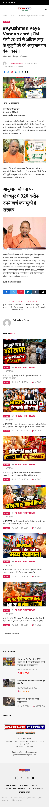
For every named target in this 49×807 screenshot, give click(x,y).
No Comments (10, 66)
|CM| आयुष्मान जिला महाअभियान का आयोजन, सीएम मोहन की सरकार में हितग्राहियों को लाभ (13, 307)
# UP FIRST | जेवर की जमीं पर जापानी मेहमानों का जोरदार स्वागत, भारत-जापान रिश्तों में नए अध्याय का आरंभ (22, 570)
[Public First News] (24, 9)
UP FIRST (6, 22)
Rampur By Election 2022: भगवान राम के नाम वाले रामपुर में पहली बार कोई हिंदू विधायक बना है (31, 662)
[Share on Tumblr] (22, 72)
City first (22, 789)
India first (35, 785)
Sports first (24, 792)
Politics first (10, 789)
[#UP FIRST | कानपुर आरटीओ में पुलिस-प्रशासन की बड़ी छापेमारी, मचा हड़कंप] (24, 351)
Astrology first (36, 789)
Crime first (24, 785)
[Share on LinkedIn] (15, 72)
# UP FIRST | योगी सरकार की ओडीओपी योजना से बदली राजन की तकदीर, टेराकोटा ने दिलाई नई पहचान (24, 522)
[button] (3, 9)
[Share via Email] (26, 72)
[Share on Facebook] (4, 72)
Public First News (16, 63)
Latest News (11, 785)
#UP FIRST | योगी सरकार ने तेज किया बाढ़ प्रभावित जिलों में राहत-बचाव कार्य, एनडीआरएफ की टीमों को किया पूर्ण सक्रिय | (23, 619)
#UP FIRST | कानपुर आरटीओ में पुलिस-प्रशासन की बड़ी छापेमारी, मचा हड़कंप (22, 376)
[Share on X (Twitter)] (8, 72)
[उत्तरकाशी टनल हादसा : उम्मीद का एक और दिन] (9, 683)
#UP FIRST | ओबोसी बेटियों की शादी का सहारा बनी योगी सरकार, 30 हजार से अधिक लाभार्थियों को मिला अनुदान (22, 473)
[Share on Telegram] (19, 72)
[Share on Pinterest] (12, 72)
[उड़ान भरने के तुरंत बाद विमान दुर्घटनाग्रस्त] (9, 701)
